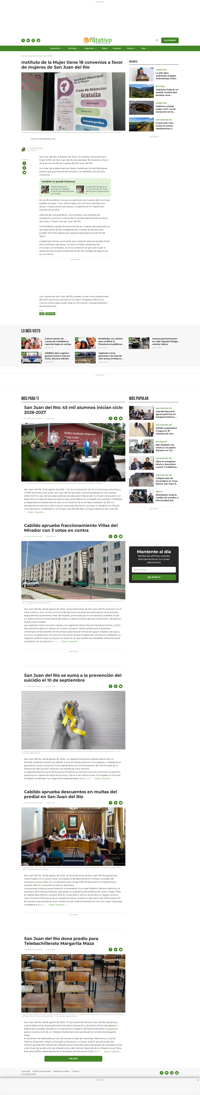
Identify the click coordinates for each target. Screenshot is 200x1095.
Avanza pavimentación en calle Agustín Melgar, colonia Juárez (165, 341)
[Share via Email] (24, 172)
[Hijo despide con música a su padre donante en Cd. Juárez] (141, 446)
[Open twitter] (28, 40)
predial (38, 882)
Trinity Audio (43, 139)
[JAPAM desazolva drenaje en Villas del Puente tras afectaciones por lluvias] (45, 189)
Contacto (75, 1071)
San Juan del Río (45, 56)
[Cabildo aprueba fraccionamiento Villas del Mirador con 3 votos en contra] (73, 570)
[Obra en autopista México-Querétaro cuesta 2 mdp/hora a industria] (141, 463)
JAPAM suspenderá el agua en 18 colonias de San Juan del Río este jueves (166, 433)
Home (24, 56)
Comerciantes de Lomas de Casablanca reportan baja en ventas (58, 341)
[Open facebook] (23, 40)
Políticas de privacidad (41, 1071)
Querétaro (55, 48)
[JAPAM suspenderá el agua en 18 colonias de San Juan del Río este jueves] (141, 429)
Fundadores (111, 1029)
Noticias (72, 48)
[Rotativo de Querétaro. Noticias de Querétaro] (97, 40)
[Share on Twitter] (24, 168)
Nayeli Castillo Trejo (36, 148)
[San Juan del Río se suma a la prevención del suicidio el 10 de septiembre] (73, 720)
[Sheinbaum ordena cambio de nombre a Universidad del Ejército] (141, 496)
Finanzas (117, 48)
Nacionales (161, 442)
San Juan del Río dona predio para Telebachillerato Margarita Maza (61, 941)
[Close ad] (198, 1080)
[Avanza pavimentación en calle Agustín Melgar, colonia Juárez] (139, 343)
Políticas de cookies (61, 1071)
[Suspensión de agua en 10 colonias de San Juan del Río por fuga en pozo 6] (80, 189)
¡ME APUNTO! (153, 577)
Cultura (130, 48)
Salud (104, 48)
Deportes (89, 48)
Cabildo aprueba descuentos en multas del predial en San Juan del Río (70, 794)
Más (143, 48)
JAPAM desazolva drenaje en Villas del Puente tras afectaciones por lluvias (62, 190)
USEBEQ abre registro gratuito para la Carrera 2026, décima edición (57, 356)
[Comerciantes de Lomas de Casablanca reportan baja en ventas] (31, 343)
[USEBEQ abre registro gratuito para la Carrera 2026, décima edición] (31, 357)
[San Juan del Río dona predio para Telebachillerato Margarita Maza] (73, 983)
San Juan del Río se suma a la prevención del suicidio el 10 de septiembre (73, 678)
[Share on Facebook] (24, 163)
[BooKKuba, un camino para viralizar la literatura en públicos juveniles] (85, 343)
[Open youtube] (38, 40)
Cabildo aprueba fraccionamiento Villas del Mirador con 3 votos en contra (71, 528)
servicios (50, 314)
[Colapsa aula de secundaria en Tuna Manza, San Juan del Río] (141, 479)
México (159, 492)
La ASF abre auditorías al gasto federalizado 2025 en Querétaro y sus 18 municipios (166, 78)
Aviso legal (25, 1071)
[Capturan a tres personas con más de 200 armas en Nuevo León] (85, 357)
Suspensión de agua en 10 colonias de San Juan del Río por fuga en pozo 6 (97, 190)
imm (42, 314)
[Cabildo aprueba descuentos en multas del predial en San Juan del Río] (73, 836)
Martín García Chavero (34, 418)
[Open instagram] (33, 40)
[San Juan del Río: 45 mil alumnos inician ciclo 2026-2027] (73, 452)
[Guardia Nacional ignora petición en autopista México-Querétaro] (141, 413)
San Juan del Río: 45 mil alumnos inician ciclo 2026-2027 (73, 410)
